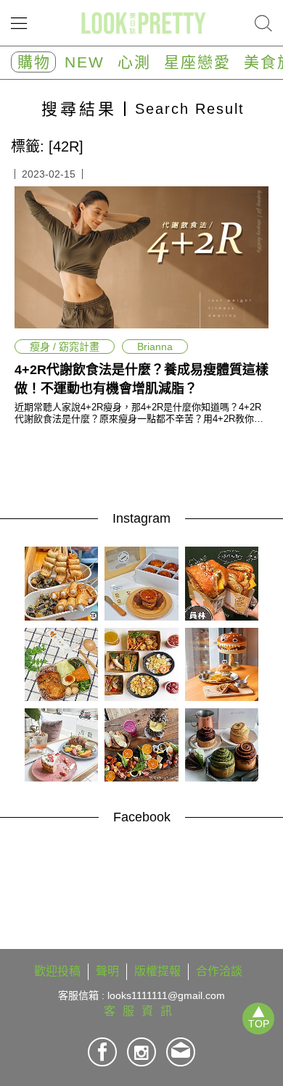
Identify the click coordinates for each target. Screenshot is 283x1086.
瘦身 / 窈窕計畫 (64, 346)
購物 (34, 62)
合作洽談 (219, 971)
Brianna (155, 346)
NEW (84, 62)
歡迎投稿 (57, 971)
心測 (134, 62)
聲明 (107, 971)
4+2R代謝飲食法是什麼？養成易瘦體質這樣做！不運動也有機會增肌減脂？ (141, 379)
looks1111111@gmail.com (166, 995)
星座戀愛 (197, 62)
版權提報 (157, 971)
